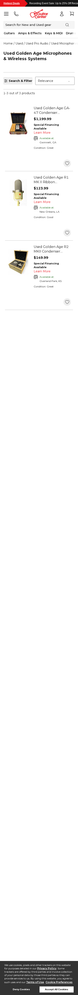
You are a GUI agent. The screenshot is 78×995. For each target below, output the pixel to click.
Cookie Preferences (59, 982)
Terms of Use (35, 982)
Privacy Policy (46, 968)
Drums (71, 33)
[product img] (18, 123)
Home (8, 43)
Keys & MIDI (54, 33)
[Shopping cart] (71, 13)
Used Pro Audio (37, 43)
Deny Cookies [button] (21, 989)
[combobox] (55, 81)
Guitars (9, 33)
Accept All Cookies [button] (56, 989)
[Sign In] (61, 13)
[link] (52, 110)
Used (19, 43)
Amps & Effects (30, 33)
